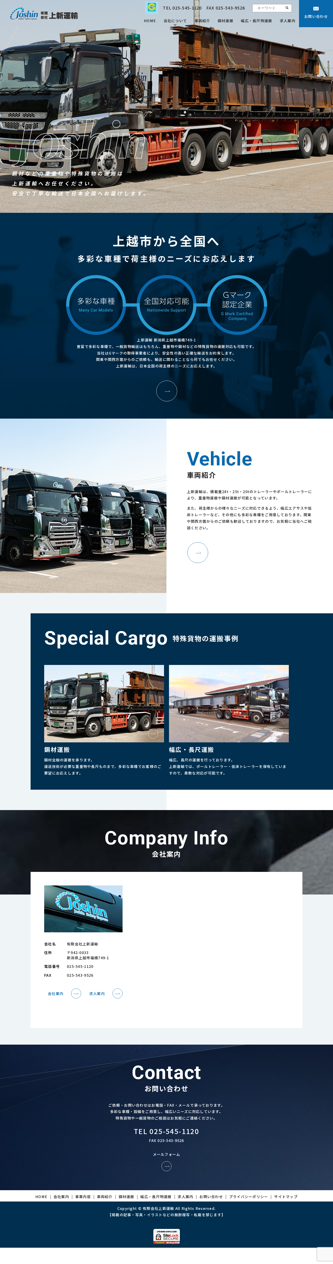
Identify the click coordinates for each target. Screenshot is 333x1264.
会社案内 (55, 993)
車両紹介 (202, 20)
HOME (150, 20)
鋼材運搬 (225, 20)
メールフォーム (166, 1154)
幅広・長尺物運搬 (256, 20)
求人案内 (287, 20)
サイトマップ (286, 1196)
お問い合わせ (316, 16)
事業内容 (83, 1196)
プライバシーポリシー (248, 1196)
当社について (175, 20)
